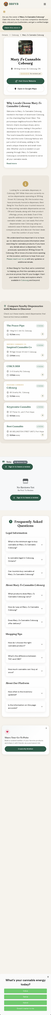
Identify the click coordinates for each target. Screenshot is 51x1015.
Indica (25, 991)
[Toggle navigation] (44, 4)
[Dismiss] (46, 728)
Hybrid (25, 1003)
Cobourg (15, 35)
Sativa (25, 997)
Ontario (5, 35)
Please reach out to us (16, 259)
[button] (12, 163)
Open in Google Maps (27, 89)
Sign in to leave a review (19, 467)
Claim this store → (12, 28)
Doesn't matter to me (25, 1008)
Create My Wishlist (25, 749)
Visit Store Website (27, 81)
